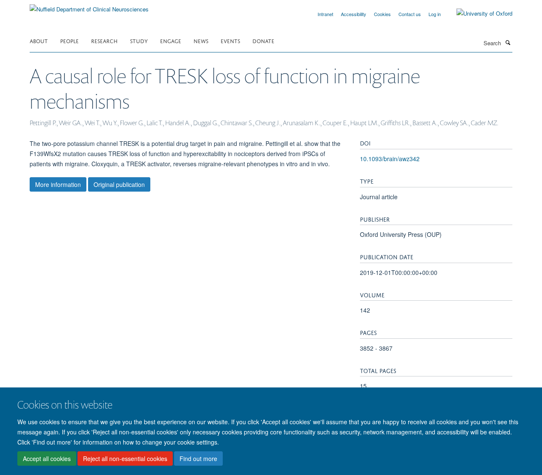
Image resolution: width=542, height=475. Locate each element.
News (201, 40)
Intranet (325, 14)
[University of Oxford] (478, 13)
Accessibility (353, 14)
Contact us (409, 14)
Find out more (198, 458)
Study (139, 40)
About (39, 40)
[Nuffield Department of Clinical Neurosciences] (89, 6)
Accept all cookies (47, 458)
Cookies (382, 14)
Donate (263, 40)
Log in (435, 14)
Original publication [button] (119, 184)
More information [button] (58, 184)
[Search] (507, 42)
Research (104, 40)
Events (230, 40)
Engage (170, 40)
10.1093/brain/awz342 (390, 158)
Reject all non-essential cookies (125, 458)
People (69, 40)
